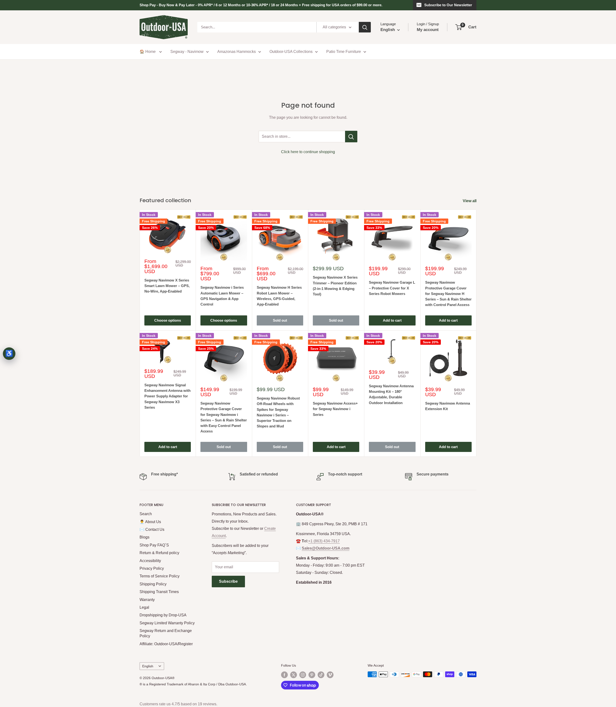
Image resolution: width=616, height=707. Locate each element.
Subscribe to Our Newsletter (448, 5)
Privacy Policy (152, 568)
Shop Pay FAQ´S (154, 545)
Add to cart (392, 320)
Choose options (167, 320)
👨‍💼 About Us (150, 522)
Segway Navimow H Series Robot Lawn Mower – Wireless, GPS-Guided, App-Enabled (279, 295)
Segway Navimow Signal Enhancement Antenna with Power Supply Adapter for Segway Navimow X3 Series (167, 396)
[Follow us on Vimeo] (330, 674)
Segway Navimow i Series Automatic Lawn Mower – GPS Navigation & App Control (222, 295)
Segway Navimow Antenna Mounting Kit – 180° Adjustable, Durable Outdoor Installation (391, 394)
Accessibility (150, 561)
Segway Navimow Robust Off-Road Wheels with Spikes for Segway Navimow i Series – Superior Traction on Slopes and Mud (278, 412)
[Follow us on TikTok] (321, 674)
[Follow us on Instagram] (302, 674)
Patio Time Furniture (343, 52)
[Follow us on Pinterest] (311, 674)
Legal (144, 607)
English (147, 666)
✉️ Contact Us (152, 529)
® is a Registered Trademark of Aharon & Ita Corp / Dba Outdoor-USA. (193, 684)
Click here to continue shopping (308, 152)
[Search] (365, 27)
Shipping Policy (153, 584)
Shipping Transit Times (159, 592)
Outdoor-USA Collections (291, 52)
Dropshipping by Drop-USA (163, 615)
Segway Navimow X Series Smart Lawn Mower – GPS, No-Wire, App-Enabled (167, 286)
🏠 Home (148, 52)
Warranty (147, 600)
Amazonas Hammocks (236, 52)
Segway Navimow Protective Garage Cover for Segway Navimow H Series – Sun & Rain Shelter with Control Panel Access (448, 293)
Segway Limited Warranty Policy (167, 623)
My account (428, 29)
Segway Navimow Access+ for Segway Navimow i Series (335, 409)
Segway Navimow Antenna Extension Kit (447, 406)
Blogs (144, 537)
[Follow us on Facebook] (284, 674)
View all (470, 201)
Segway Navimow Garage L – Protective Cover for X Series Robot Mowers (392, 288)
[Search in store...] (351, 136)
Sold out (280, 320)
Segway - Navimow (187, 52)
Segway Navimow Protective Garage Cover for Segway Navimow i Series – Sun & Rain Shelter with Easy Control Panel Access (223, 417)
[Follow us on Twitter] (293, 674)
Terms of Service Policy (160, 576)
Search (146, 514)
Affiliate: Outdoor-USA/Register (166, 644)
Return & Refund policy (159, 553)
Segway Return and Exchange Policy (166, 633)
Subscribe (228, 581)
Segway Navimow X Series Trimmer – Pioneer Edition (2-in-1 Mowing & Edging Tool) (335, 285)
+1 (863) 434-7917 (324, 541)
